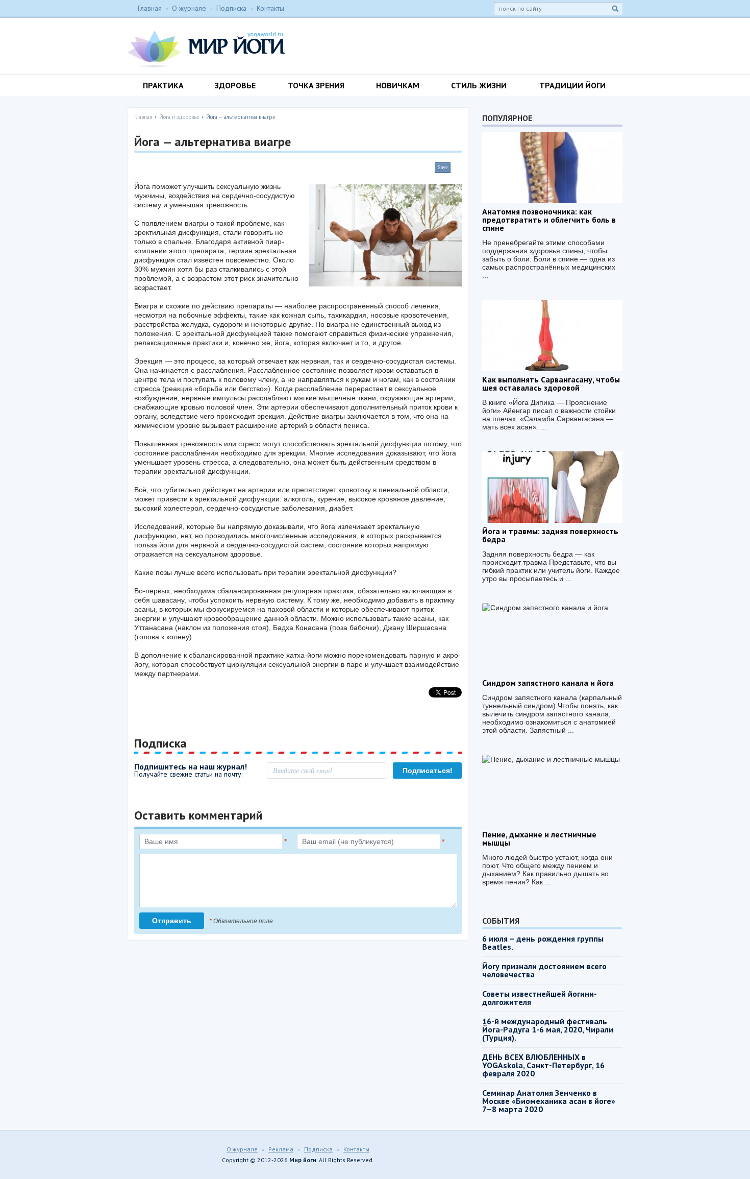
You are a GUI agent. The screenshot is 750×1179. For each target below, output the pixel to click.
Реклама (280, 1149)
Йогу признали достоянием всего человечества (544, 970)
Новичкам (397, 85)
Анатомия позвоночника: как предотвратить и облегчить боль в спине (549, 219)
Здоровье (235, 85)
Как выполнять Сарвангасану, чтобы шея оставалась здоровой (551, 383)
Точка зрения (316, 85)
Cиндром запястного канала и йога (548, 683)
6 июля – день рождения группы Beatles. (543, 942)
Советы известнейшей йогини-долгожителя (539, 998)
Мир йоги (206, 49)
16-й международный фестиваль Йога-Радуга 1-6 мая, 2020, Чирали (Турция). (547, 1029)
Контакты (270, 8)
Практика (163, 85)
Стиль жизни (479, 85)
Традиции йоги (572, 85)
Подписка (231, 8)
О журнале (189, 8)
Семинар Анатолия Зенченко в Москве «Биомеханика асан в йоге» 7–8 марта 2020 (548, 1101)
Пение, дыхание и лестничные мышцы (539, 838)
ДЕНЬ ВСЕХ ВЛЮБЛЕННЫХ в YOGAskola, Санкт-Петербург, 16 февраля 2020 (543, 1065)
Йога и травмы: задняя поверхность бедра (550, 535)
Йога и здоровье (179, 117)
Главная (150, 8)
